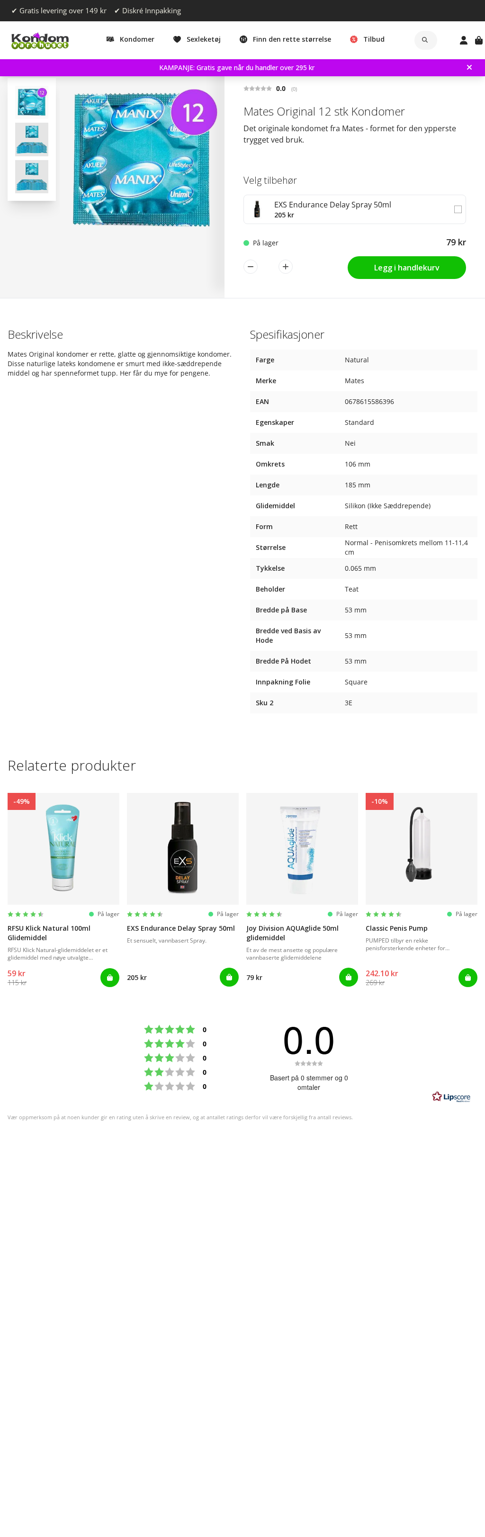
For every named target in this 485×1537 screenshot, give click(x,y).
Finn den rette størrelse (292, 39)
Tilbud (374, 39)
